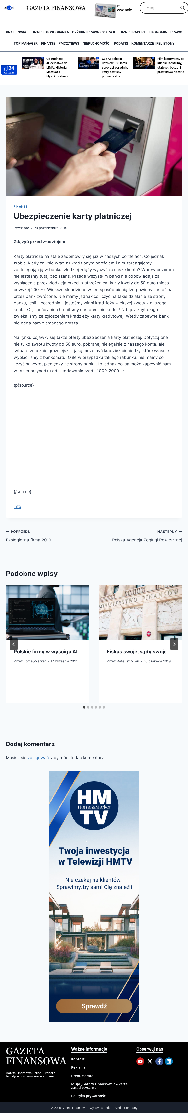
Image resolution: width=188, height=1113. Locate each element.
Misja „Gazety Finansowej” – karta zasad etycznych (99, 1086)
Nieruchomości (96, 43)
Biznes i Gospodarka (50, 32)
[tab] (84, 707)
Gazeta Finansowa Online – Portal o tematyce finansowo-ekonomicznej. (30, 1074)
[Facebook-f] (159, 1061)
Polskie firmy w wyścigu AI (46, 652)
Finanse (48, 43)
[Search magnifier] (182, 7)
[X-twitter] (150, 1061)
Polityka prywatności (88, 1095)
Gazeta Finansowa (36, 1056)
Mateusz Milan (127, 661)
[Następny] (174, 644)
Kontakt (78, 1059)
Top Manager (26, 43)
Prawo (176, 32)
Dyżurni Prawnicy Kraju (94, 32)
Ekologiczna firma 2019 (28, 536)
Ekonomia (158, 32)
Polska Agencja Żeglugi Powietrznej (147, 536)
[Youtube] (140, 1061)
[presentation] (47, 612)
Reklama (78, 1067)
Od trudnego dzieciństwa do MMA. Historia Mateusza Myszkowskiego (57, 67)
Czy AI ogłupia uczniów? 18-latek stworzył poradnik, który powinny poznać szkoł (115, 67)
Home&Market (34, 661)
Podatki (121, 43)
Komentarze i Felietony (153, 43)
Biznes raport (133, 32)
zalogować (38, 757)
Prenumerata (82, 1075)
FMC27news (69, 43)
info (26, 228)
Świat (23, 32)
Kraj (10, 32)
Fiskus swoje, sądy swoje (137, 652)
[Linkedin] (169, 1061)
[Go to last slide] (14, 644)
